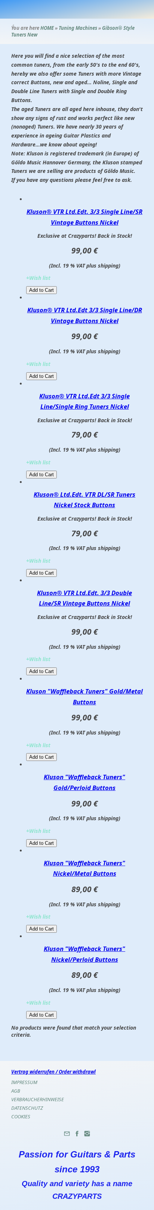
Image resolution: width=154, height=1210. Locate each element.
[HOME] (126, 9)
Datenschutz (27, 1108)
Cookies (20, 1116)
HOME (47, 28)
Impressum (24, 1082)
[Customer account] (103, 9)
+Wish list (38, 277)
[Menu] (148, 9)
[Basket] (114, 9)
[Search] (137, 9)
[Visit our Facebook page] (77, 1136)
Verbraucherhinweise (37, 1099)
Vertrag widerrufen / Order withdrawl (53, 1071)
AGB (15, 1090)
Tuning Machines (78, 28)
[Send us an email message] (66, 1136)
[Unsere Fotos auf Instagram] (87, 1136)
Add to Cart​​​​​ (41, 290)
